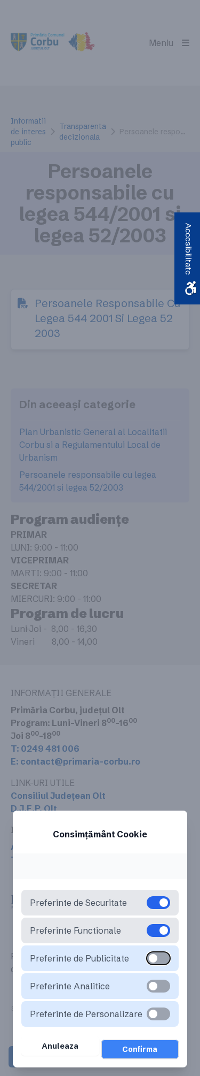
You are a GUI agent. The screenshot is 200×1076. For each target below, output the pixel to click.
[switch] (158, 958)
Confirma (139, 1049)
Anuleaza (60, 1046)
